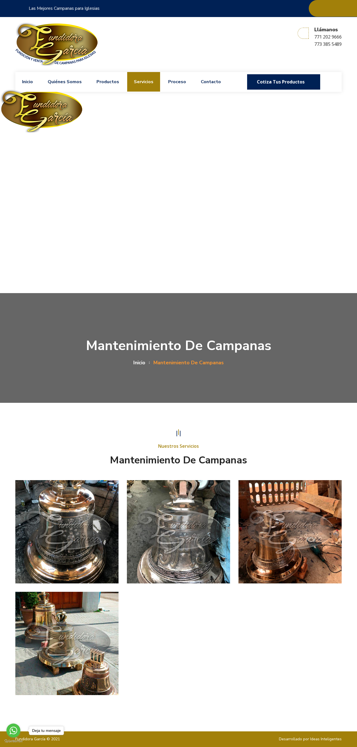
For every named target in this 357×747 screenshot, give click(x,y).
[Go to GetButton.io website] (13, 741)
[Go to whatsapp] (13, 731)
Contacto (211, 82)
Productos (108, 82)
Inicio (27, 82)
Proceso (177, 82)
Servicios (143, 82)
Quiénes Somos (65, 82)
